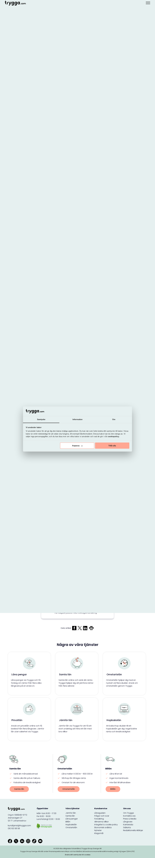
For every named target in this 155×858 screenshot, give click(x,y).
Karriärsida (128, 824)
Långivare (127, 821)
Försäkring (99, 818)
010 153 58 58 (14, 828)
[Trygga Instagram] (28, 841)
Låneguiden (99, 813)
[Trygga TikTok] (34, 841)
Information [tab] (77, 419)
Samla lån (19, 789)
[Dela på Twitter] (80, 628)
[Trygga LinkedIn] (22, 841)
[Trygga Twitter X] (16, 841)
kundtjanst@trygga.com (19, 825)
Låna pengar (72, 818)
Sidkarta (127, 827)
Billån (113, 789)
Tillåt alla (112, 446)
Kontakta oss (129, 815)
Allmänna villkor (101, 821)
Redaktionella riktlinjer (133, 830)
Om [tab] (113, 419)
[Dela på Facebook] (74, 628)
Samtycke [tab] (41, 419)
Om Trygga (128, 813)
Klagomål (98, 833)
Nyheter (98, 830)
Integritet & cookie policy (106, 824)
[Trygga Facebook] (10, 841)
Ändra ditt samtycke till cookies (77, 855)
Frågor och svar (101, 815)
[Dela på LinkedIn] (85, 628)
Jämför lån (71, 813)
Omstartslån (68, 789)
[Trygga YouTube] (40, 841)
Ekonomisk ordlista (103, 827)
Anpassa (75, 446)
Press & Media (129, 818)
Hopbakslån (71, 824)
